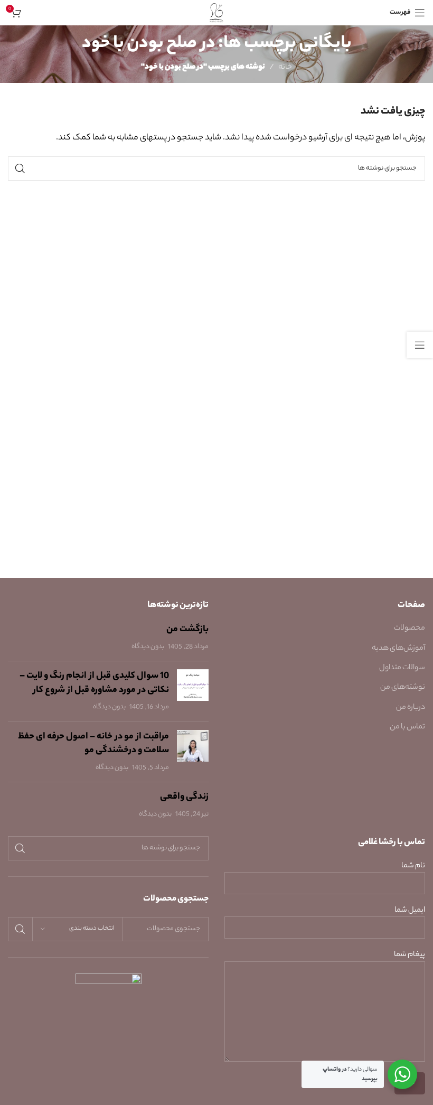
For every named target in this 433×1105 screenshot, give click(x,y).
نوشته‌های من (402, 688)
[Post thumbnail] (193, 691)
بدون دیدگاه (147, 647)
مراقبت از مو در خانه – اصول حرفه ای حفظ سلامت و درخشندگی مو (93, 743)
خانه (285, 67)
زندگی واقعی (184, 797)
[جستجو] (20, 168)
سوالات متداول (402, 668)
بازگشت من (187, 629)
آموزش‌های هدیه (398, 648)
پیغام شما (409, 955)
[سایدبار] (420, 345)
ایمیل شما (409, 911)
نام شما (413, 866)
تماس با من (407, 727)
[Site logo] (216, 12)
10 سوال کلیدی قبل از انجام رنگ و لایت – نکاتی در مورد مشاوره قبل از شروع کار (94, 683)
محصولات (409, 628)
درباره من (410, 708)
